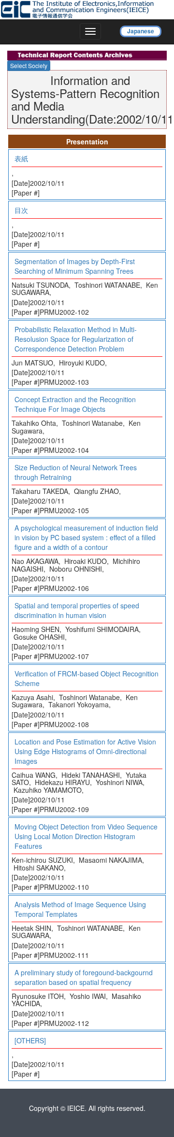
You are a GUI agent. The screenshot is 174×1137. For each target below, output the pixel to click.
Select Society (28, 65)
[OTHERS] (30, 1040)
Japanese (140, 31)
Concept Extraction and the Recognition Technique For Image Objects (75, 404)
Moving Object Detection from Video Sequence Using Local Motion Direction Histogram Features (86, 836)
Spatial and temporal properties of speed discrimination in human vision (76, 610)
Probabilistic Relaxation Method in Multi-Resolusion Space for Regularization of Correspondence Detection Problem (75, 338)
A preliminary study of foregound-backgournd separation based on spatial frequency (83, 977)
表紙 (21, 158)
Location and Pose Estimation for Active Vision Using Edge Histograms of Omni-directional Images (85, 751)
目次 (21, 210)
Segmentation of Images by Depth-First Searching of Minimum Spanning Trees (74, 266)
